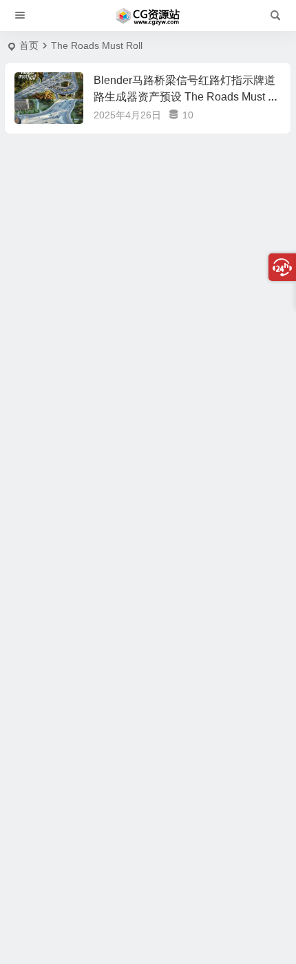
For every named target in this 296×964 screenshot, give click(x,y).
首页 (29, 45)
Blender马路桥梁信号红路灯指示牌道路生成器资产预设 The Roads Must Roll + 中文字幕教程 (185, 96)
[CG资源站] (148, 16)
